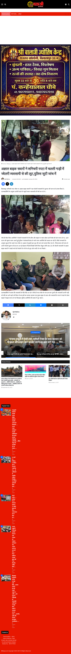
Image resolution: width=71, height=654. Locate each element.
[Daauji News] (35, 4)
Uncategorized (35, 332)
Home (4, 163)
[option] (35, 340)
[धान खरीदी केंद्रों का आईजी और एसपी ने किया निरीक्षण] (59, 371)
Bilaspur (9, 163)
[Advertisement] (35, 31)
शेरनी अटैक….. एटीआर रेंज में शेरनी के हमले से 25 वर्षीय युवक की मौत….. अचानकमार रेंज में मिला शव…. (34, 14)
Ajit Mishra (7, 179)
